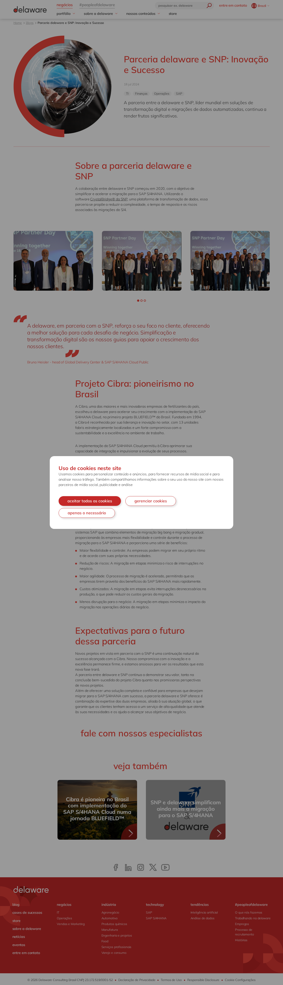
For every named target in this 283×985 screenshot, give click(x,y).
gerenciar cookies (150, 500)
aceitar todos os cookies (89, 500)
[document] (141, 492)
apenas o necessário (87, 512)
